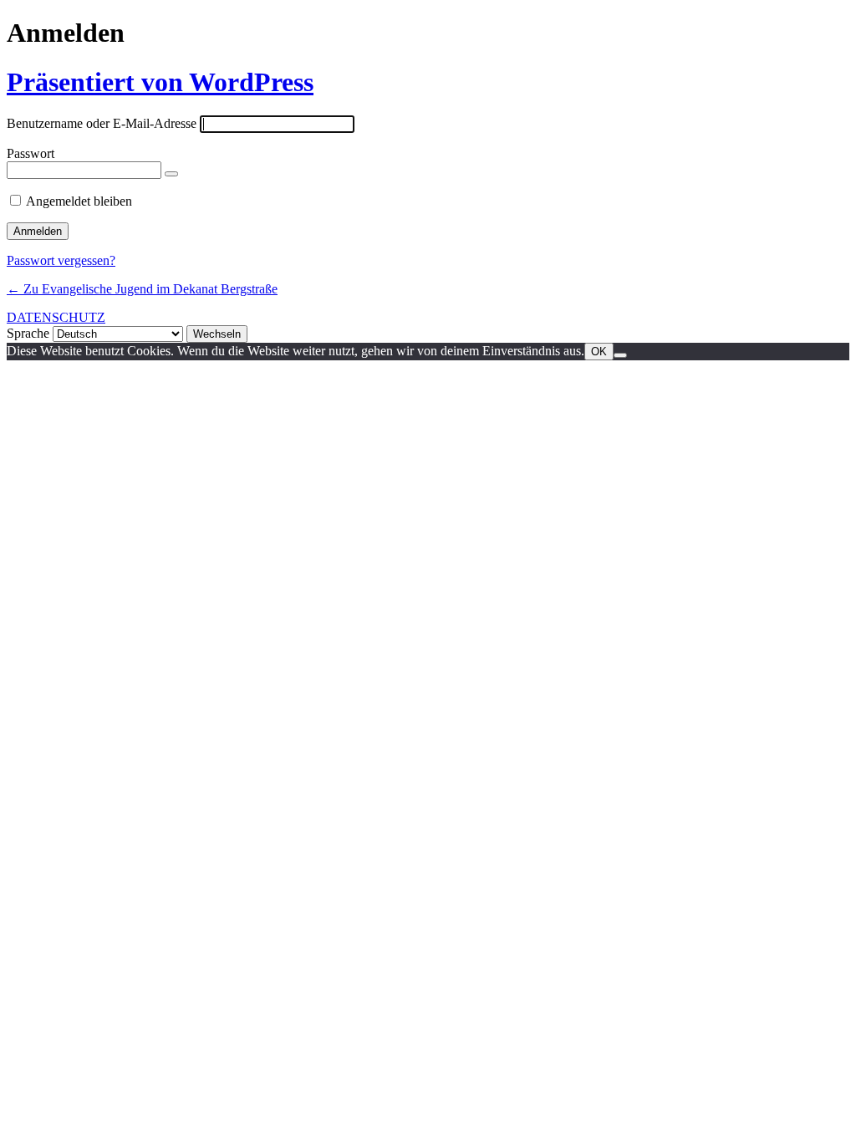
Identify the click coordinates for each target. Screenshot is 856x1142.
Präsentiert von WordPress (160, 82)
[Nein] (620, 355)
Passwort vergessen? (61, 260)
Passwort (30, 153)
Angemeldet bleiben (79, 201)
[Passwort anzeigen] (171, 173)
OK (599, 351)
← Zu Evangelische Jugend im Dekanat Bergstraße (142, 289)
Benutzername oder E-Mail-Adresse (101, 123)
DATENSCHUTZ (56, 317)
